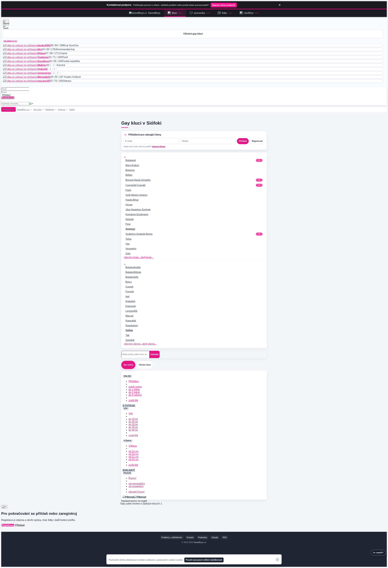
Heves (128, 204)
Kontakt (190, 537)
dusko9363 (44, 45)
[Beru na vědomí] (277, 559)
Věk (131, 413)
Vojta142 (43, 69)
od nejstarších (136, 486)
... (125, 156)
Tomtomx (43, 57)
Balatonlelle (131, 277)
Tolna (128, 239)
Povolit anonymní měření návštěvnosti (204, 560)
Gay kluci (37, 109)
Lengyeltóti (131, 311)
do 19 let (133, 419)
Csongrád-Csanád (192, 185)
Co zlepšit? (378, 552)
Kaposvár (130, 306)
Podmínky (202, 537)
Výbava (133, 446)
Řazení (132, 478)
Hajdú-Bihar (132, 200)
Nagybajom (131, 325)
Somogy (61, 109)
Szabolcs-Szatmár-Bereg (192, 234)
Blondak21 (44, 77)
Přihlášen (134, 381)
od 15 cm (133, 451)
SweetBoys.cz (23, 109)
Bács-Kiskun (132, 165)
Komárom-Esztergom (136, 214)
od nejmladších (137, 483)
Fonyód (129, 291)
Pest (127, 224)
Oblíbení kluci (10, 41)
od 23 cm (133, 459)
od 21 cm (133, 457)
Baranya (130, 170)
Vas (127, 244)
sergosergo (44, 73)
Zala (127, 253)
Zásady (215, 537)
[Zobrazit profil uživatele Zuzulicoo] (20, 61)
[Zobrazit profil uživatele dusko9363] (20, 45)
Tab (127, 335)
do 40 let (133, 430)
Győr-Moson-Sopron (136, 195)
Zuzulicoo (43, 61)
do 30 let (133, 424)
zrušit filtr (133, 400)
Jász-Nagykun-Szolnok (138, 209)
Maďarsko (49, 109)
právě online (135, 386)
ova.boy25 (44, 81)
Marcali (129, 316)
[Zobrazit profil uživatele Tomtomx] (20, 57)
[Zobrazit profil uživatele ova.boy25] (20, 81)
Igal (127, 296)
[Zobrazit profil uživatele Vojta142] (20, 69)
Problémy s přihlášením (171, 537)
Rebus (41, 53)
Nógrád (129, 219)
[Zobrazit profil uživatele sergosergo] (20, 73)
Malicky (42, 65)
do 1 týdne (134, 389)
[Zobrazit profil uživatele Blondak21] (20, 77)
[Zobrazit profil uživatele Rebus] (20, 53)
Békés (128, 175)
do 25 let (133, 422)
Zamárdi (129, 340)
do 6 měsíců (135, 395)
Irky (40, 49)
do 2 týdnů (134, 392)
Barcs (128, 282)
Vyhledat (154, 354)
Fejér (128, 190)
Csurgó (129, 286)
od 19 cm (133, 454)
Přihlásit (6, 95)
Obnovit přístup (158, 147)
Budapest (192, 160)
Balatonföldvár (133, 272)
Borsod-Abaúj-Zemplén (192, 180)
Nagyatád (130, 320)
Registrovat (8, 98)
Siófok (72, 109)
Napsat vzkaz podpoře (223, 5)
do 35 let (133, 427)
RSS (225, 537)
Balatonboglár (133, 267)
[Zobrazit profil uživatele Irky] (20, 49)
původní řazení (136, 492)
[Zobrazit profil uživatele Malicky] (20, 65)
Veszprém (130, 248)
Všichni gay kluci (193, 33)
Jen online (128, 365)
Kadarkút (130, 301)
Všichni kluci (145, 365)
